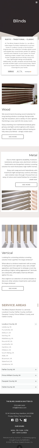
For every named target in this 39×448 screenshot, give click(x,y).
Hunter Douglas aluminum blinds (16, 57)
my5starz (18, 437)
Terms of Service (25, 416)
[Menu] (36, 2)
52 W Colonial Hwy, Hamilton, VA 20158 (19, 413)
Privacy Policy (13, 416)
